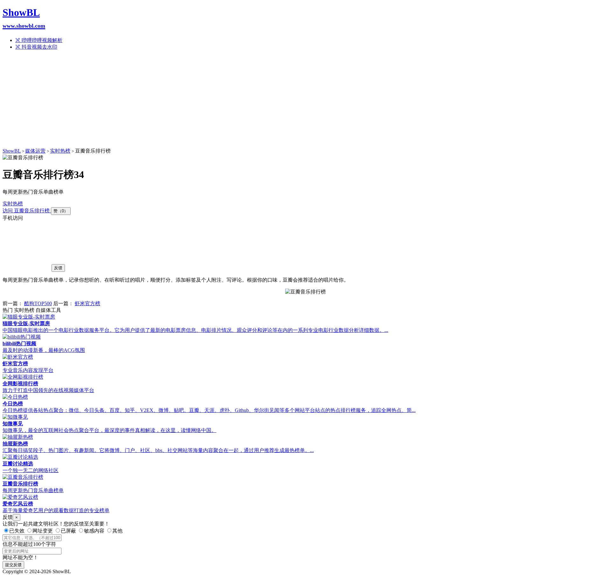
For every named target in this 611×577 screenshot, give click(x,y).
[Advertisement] (305, 100)
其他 (117, 530)
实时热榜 (60, 151)
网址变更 (42, 530)
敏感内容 (94, 530)
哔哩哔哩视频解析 (41, 40)
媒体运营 (35, 151)
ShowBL (24, 18)
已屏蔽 (68, 530)
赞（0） (60, 211)
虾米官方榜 (87, 303)
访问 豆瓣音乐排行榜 (27, 210)
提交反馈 (13, 564)
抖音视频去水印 (38, 47)
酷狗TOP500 (38, 303)
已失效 (17, 530)
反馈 (58, 267)
